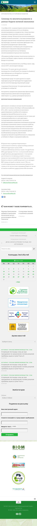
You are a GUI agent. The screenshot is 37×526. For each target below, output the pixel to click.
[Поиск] (34, 248)
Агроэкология (6, 14)
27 (18, 277)
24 (4, 277)
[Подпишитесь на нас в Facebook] (20, 514)
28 (23, 277)
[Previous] (16, 457)
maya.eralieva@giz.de (9, 193)
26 (13, 277)
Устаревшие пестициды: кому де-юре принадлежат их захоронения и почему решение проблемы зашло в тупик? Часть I (17, 379)
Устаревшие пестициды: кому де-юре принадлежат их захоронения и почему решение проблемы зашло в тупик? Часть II (17, 366)
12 (13, 271)
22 (28, 274)
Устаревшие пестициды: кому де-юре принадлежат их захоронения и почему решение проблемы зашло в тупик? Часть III (17, 354)
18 (8, 274)
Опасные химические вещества (18, 349)
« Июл (18, 282)
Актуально (4, 349)
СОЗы (30, 349)
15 (28, 271)
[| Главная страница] (6, 2)
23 (33, 274)
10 (4, 271)
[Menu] (35, 2)
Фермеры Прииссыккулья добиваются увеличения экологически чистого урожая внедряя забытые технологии (8, 215)
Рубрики (3, 395)
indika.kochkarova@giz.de (10, 182)
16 (33, 271)
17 (4, 274)
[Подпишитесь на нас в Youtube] (17, 514)
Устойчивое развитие (20, 14)
